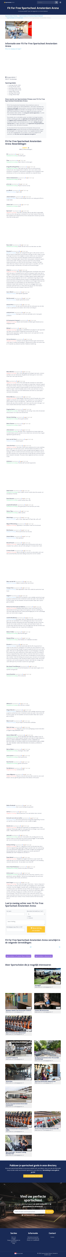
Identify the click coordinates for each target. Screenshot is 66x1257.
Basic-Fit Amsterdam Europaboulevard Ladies (17, 1129)
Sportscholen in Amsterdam (15, 18)
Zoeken (50, 1212)
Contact (52, 1237)
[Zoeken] (56, 2)
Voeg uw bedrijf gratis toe (13, 1240)
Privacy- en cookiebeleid (33, 1240)
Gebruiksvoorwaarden (33, 1237)
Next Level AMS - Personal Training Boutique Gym (16, 1153)
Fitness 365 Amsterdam (42, 1010)
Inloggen (14, 1238)
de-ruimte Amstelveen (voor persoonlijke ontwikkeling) (47, 1058)
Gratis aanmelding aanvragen (33, 1176)
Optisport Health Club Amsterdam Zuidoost (18, 1010)
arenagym (38, 985)
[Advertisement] (47, 31)
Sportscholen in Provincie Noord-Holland (31, 16)
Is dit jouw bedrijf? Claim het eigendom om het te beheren (33, 11)
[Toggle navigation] (60, 2)
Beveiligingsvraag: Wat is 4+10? (14, 927)
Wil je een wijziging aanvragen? (13, 49)
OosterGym (9, 1081)
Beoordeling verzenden (36, 929)
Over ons (13, 1237)
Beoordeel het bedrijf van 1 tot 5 (35, 911)
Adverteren (13, 1242)
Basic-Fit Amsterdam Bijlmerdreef (16, 1033)
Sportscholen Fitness (11, 16)
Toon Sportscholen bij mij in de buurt (33, 1215)
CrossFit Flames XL (12, 1058)
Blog (14, 1243)
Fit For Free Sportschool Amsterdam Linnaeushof (16, 1104)
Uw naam (9, 911)
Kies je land (19, 1253)
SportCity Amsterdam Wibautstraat (45, 1081)
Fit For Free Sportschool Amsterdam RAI (47, 1128)
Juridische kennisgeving (33, 1238)
